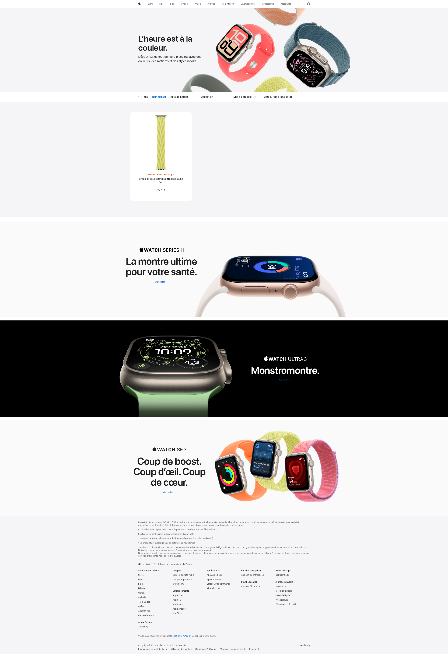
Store (141, 575)
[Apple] (139, 564)
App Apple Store (214, 575)
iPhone (141, 588)
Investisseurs (281, 600)
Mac (140, 579)
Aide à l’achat (213, 588)
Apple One (178, 595)
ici (211, 550)
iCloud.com (178, 584)
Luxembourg (304, 645)
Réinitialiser (159, 97)
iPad (140, 584)
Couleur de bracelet (278, 97)
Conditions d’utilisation (206, 649)
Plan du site (254, 649)
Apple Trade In (214, 579)
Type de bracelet (245, 97)
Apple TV (177, 600)
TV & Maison (144, 602)
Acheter (161, 281)
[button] (299, 4)
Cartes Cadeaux (146, 615)
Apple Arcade (179, 609)
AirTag (141, 606)
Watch (149, 564)
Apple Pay (143, 627)
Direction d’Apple (283, 591)
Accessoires (144, 611)
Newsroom (280, 586)
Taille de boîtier (178, 96)
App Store (177, 613)
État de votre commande (218, 584)
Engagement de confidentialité (152, 649)
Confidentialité (282, 575)
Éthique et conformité (285, 604)
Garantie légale (282, 595)
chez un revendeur (181, 636)
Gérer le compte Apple (183, 575)
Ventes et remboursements (233, 649)
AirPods (142, 597)
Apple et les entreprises (252, 575)
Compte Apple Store (182, 579)
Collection (207, 96)
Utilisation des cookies (181, 649)
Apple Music (178, 604)
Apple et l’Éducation (250, 586)
